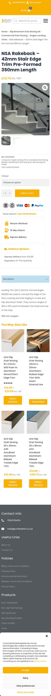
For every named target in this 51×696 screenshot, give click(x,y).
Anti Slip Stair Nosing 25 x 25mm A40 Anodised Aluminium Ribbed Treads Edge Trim (11, 452)
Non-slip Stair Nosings (12, 607)
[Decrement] (3, 193)
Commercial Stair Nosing (14, 35)
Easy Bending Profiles (11, 618)
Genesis (4, 162)
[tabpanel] (25, 303)
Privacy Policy (8, 586)
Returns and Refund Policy (14, 576)
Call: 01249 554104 (26, 213)
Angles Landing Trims (19, 160)
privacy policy (40, 661)
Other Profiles (8, 623)
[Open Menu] (45, 20)
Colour (5, 175)
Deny (25, 678)
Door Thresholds (9, 602)
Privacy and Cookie (25, 692)
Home (4, 31)
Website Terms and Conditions (16, 581)
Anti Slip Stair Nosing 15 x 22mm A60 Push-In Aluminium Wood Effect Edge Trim (11, 367)
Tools (4, 628)
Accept (25, 670)
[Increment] (9, 193)
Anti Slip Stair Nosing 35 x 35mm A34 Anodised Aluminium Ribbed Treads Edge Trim (36, 452)
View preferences (25, 685)
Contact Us (7, 550)
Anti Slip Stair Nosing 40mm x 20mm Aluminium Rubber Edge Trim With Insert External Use (36, 371)
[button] (46, 636)
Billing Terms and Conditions (15, 566)
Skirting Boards (8, 613)
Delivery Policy (8, 571)
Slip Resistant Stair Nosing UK (25, 31)
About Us (5, 544)
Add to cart (27, 193)
